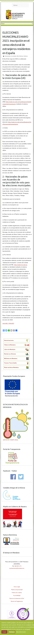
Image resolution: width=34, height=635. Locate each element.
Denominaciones (9, 340)
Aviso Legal (17, 586)
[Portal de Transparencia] (12, 452)
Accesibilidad (16, 595)
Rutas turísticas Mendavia (11, 367)
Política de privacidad (16, 589)
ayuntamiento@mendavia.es (16, 568)
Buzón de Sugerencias (17, 601)
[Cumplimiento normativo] (17, 608)
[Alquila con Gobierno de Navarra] (12, 510)
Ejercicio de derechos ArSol (17, 598)
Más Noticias (20, 56)
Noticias (26, 56)
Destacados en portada (10, 56)
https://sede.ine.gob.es (20, 265)
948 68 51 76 (18, 566)
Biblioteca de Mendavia (10, 358)
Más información (21, 632)
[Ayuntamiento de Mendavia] (15, 14)
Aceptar (4, 632)
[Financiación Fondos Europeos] (12, 379)
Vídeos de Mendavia (10, 345)
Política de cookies (17, 592)
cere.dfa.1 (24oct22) (8, 323)
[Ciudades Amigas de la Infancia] (11, 491)
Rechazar (11, 632)
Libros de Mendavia (9, 349)
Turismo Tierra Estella (10, 363)
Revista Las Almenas (10, 354)
